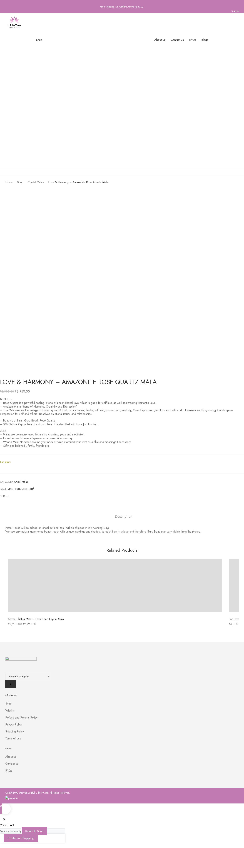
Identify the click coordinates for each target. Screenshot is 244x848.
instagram (12, 2)
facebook (7, 2)
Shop (8, 704)
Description (123, 516)
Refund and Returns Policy (21, 717)
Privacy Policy (13, 724)
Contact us (11, 764)
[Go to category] (10, 684)
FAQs (8, 771)
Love (10, 489)
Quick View (115, 586)
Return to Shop (34, 831)
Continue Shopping (21, 838)
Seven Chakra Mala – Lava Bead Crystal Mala (36, 619)
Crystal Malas (21, 482)
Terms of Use (13, 738)
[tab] (123, 517)
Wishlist (9, 711)
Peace (17, 489)
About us (10, 757)
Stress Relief (27, 489)
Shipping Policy (14, 731)
